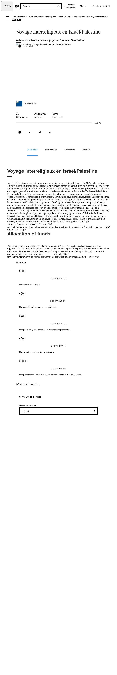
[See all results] (58, 6)
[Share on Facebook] (30, 132)
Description (32, 149)
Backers (86, 149)
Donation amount (27, 406)
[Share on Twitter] (40, 132)
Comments (69, 149)
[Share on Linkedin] (49, 132)
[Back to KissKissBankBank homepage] (16, 6)
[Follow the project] (20, 132)
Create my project (101, 6)
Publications (51, 149)
